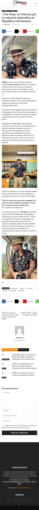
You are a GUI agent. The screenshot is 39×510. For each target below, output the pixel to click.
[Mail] (25, 501)
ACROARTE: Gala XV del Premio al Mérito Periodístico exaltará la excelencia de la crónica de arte (24, 357)
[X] (30, 501)
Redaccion (7, 24)
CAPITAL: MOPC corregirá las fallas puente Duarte (29, 314)
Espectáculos (9, 11)
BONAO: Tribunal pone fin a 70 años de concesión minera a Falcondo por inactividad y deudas (24, 366)
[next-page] (6, 382)
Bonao (8, 8)
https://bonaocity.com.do (19, 340)
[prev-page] (3, 382)
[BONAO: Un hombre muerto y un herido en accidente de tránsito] (6, 375)
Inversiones (30, 288)
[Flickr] (14, 501)
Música (15, 11)
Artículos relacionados (10, 350)
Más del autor (23, 350)
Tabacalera (21, 290)
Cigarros (22, 288)
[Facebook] (9, 501)
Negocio (5, 290)
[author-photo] (19, 335)
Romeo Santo (12, 290)
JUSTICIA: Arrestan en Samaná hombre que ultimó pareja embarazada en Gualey (10, 316)
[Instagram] (19, 500)
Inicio (3, 8)
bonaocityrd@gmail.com (23, 488)
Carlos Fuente (14, 288)
